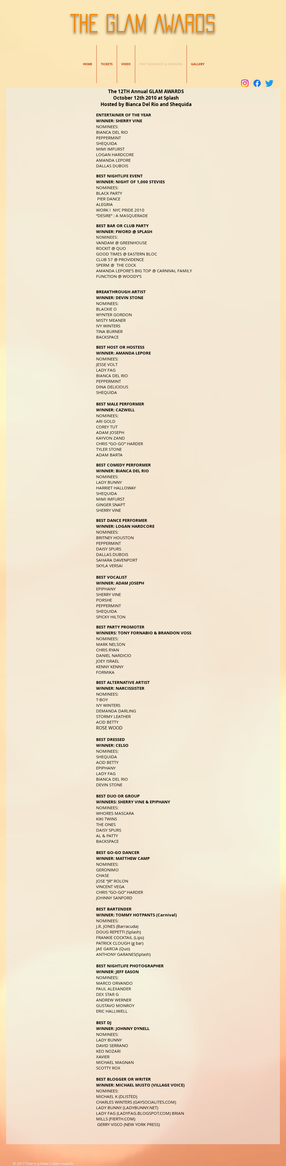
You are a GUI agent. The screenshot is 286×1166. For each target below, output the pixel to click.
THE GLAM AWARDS (143, 23)
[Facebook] (257, 83)
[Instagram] (245, 83)
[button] (198, 64)
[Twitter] (269, 83)
